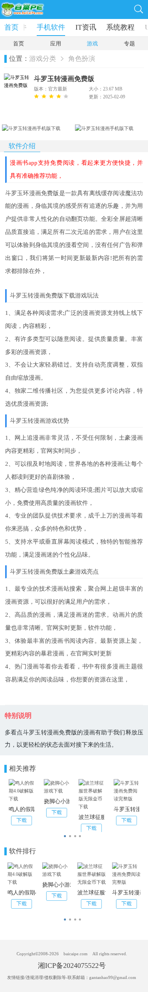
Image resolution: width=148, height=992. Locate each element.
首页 (11, 27)
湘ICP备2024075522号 (72, 965)
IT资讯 (85, 27)
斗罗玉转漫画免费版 (64, 79)
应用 (55, 44)
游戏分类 (42, 58)
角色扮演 (81, 58)
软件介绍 (22, 146)
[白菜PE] (24, 9)
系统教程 (120, 27)
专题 (129, 44)
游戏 (92, 44)
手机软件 (51, 27)
